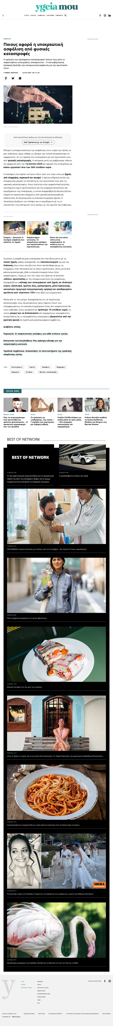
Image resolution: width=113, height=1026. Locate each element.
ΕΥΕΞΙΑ (33, 15)
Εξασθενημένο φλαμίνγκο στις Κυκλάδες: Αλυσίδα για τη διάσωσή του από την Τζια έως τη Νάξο (42, 963)
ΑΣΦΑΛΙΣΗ (41, 15)
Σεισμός (29, 372)
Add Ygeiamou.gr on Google (37, 142)
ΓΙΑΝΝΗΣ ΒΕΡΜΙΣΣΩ (11, 73)
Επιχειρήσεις (17, 367)
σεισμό (37, 177)
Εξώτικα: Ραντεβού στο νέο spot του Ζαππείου (24, 687)
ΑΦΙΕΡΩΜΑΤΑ (41, 997)
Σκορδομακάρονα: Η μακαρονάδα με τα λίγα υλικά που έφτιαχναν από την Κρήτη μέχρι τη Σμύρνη (43, 825)
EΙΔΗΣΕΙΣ (40, 981)
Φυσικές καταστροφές (48, 372)
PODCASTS (59, 15)
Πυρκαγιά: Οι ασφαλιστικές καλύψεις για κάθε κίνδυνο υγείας (36, 333)
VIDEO (39, 985)
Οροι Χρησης (106, 1014)
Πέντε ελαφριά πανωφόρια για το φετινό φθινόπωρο (27, 618)
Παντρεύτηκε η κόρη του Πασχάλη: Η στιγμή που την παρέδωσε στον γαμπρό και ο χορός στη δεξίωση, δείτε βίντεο (50, 894)
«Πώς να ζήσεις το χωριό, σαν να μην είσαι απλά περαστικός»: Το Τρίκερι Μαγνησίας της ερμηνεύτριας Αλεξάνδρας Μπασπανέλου (55, 756)
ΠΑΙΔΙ (38, 1000)
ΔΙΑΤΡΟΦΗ (50, 15)
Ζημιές (32, 367)
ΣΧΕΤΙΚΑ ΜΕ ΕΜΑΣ (29, 1014)
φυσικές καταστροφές (19, 160)
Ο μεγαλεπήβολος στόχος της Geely (73, 476)
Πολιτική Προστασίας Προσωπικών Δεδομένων (82, 1014)
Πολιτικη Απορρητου (55, 1014)
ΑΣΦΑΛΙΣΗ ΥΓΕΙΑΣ (26, 988)
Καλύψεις (45, 367)
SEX (38, 1003)
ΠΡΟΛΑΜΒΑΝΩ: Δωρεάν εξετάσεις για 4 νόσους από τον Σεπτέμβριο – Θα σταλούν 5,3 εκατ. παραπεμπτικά (46, 549)
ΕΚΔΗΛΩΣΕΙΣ (41, 991)
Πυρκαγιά (15, 372)
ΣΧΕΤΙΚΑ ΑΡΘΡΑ (12, 391)
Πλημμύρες (61, 367)
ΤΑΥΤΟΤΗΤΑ (41, 1014)
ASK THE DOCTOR (42, 988)
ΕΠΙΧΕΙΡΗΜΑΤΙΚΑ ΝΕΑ (43, 994)
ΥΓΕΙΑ (26, 15)
